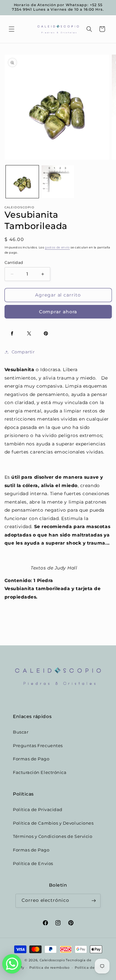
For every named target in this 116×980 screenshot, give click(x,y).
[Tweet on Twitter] (29, 333)
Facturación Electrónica (39, 772)
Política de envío (90, 967)
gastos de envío (57, 247)
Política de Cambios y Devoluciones (53, 823)
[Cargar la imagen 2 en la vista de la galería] (58, 181)
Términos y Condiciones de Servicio (52, 836)
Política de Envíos (33, 863)
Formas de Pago (31, 758)
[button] (11, 29)
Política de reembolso (49, 967)
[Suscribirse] (93, 901)
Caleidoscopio (52, 960)
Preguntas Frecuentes (38, 745)
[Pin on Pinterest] (46, 333)
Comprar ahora (58, 311)
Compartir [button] (23, 351)
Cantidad (14, 262)
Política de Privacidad (38, 809)
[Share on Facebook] (12, 333)
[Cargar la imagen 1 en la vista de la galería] (22, 181)
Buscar (20, 732)
